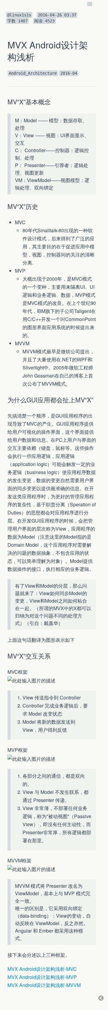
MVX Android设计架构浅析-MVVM (44, 985)
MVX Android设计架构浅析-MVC (42, 968)
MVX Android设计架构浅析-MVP (42, 977)
